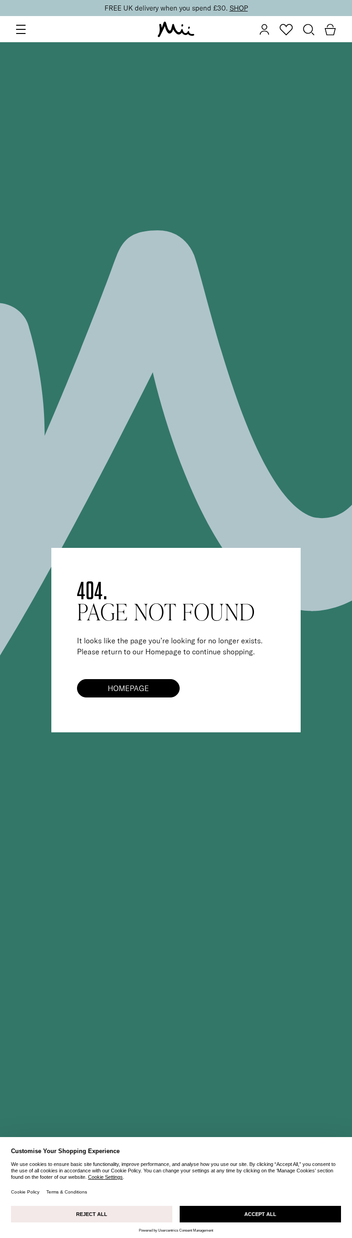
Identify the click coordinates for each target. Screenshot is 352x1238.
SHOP (239, 8)
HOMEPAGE (128, 688)
